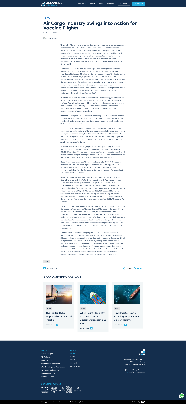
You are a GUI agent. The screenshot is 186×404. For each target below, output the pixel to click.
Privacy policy (45, 402)
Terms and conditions (60, 402)
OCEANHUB (124, 4)
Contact (110, 4)
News (101, 4)
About (92, 4)
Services (81, 4)
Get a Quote (138, 4)
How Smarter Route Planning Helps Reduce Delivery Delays (126, 316)
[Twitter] (137, 268)
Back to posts (52, 268)
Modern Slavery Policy (77, 402)
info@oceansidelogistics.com (133, 370)
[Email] (141, 268)
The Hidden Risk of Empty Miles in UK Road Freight (59, 316)
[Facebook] (134, 268)
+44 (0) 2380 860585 (137, 372)
